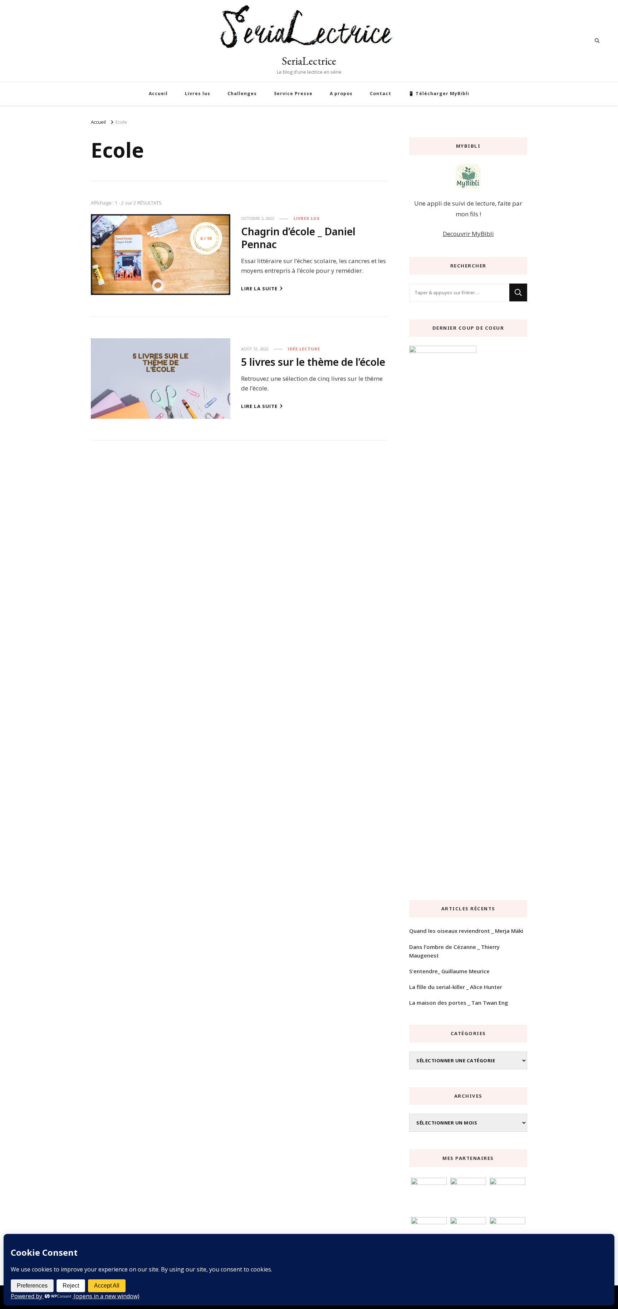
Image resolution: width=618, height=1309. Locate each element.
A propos (341, 93)
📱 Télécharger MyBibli (438, 93)
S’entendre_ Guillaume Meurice (449, 971)
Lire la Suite (259, 288)
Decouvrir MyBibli (468, 234)
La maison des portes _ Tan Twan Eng (458, 1002)
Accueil (158, 93)
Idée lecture (304, 348)
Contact (380, 93)
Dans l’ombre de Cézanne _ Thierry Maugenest (454, 951)
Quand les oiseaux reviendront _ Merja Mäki (466, 930)
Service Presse (293, 93)
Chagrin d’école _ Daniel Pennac (298, 238)
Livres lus (197, 93)
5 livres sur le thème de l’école (313, 362)
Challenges (242, 93)
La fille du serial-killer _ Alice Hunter (455, 986)
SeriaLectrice (309, 61)
